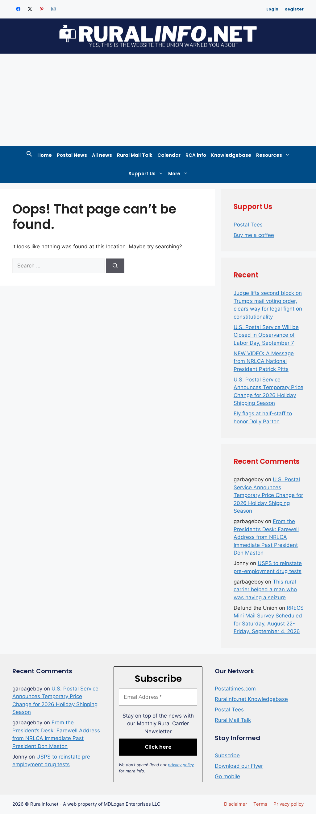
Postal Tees (248, 225)
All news (102, 155)
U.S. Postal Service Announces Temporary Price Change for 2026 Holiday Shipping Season (268, 495)
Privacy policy (288, 804)
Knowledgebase (231, 155)
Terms (260, 804)
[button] (29, 155)
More (174, 173)
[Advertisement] (158, 100)
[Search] (115, 265)
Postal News (72, 155)
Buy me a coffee (254, 235)
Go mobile (227, 776)
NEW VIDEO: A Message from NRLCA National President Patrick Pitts (264, 361)
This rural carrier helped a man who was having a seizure (265, 589)
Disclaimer (235, 804)
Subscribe (227, 755)
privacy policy (181, 764)
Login (272, 9)
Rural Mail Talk (134, 155)
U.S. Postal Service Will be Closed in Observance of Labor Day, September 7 (266, 335)
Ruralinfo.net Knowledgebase (251, 699)
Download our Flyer (239, 766)
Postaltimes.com (235, 689)
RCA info (195, 155)
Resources (269, 155)
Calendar (169, 155)
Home (44, 155)
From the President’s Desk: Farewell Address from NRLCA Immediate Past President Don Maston (266, 537)
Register (294, 9)
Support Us (142, 173)
